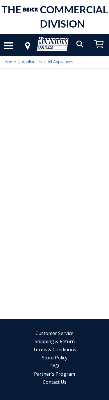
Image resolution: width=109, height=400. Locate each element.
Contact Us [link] (55, 382)
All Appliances (60, 61)
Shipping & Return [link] (55, 341)
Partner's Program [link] (54, 374)
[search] (80, 43)
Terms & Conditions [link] (54, 349)
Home (10, 61)
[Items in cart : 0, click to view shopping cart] (99, 51)
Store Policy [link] (54, 357)
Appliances (32, 61)
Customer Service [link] (54, 333)
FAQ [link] (54, 366)
